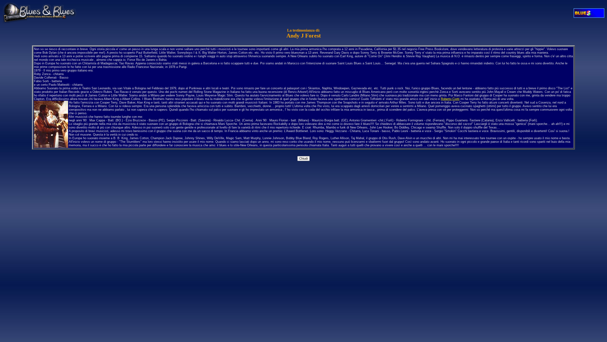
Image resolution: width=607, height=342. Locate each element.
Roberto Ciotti (450, 99)
